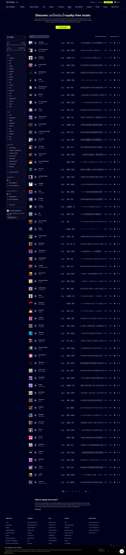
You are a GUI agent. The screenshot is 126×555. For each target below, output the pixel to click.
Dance (68, 199)
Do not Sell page (47, 551)
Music (69, 7)
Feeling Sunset (42, 250)
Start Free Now (108, 2)
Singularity (41, 57)
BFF (39, 213)
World (68, 258)
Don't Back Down (43, 86)
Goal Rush (41, 459)
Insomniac (41, 183)
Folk (72, 311)
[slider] (7, 44)
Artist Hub (67, 527)
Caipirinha (41, 317)
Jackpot (40, 384)
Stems (68, 42)
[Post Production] (57, 541)
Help (66, 522)
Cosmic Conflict (42, 124)
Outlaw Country (42, 235)
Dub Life (41, 429)
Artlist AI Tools (115, 7)
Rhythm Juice (42, 340)
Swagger (41, 265)
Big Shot (41, 94)
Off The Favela (42, 354)
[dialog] (63, 550)
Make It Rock (42, 369)
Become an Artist (69, 530)
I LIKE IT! (41, 466)
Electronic (69, 124)
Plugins (105, 7)
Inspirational (69, 206)
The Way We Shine (43, 49)
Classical (68, 80)
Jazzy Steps (41, 243)
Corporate (73, 50)
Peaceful (73, 102)
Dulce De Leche (42, 153)
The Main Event (42, 71)
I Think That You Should (44, 131)
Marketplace (9, 525)
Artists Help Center (69, 525)
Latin (72, 214)
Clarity (40, 79)
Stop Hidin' (41, 332)
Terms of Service (69, 532)
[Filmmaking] (54, 535)
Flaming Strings (42, 258)
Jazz (68, 244)
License (66, 540)
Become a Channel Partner (12, 543)
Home (7, 522)
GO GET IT (41, 451)
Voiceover (61, 7)
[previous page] (60, 491)
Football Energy (42, 287)
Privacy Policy (68, 538)
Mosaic (40, 228)
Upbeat (68, 65)
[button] (43, 553)
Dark (72, 109)
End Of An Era (42, 273)
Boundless (41, 414)
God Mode (41, 42)
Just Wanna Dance (43, 176)
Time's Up (41, 481)
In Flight (40, 474)
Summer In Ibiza (42, 116)
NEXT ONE (41, 325)
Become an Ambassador (12, 540)
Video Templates (10, 7)
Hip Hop (72, 72)
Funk (68, 221)
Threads (40, 206)
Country (68, 236)
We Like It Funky (42, 220)
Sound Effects (79, 7)
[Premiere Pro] (55, 527)
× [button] (124, 546)
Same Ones (41, 362)
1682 (86, 491)
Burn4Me (41, 198)
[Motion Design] (56, 538)
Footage (51, 7)
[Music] (52, 543)
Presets (22, 7)
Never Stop (41, 139)
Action (68, 95)
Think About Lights (43, 347)
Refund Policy (68, 535)
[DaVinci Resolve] (57, 530)
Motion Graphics (34, 7)
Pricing (7, 535)
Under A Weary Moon (44, 161)
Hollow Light (41, 392)
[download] (119, 43)
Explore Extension (11, 217)
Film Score (73, 273)
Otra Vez (41, 436)
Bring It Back (42, 377)
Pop (72, 42)
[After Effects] (55, 525)
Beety (40, 191)
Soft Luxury (41, 421)
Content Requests (10, 532)
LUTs (44, 7)
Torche (40, 109)
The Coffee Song (43, 101)
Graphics (89, 7)
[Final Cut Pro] (55, 533)
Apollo (40, 295)
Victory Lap (41, 399)
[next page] (89, 491)
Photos (97, 7)
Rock (72, 87)
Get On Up (41, 168)
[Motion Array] (55, 522)
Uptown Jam (41, 444)
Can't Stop (41, 146)
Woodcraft (41, 310)
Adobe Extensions (10, 530)
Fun (71, 244)
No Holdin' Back (42, 64)
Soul (72, 422)
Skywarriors (41, 302)
